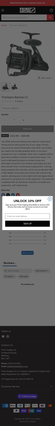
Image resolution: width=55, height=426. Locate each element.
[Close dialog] (50, 199)
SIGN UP (27, 223)
